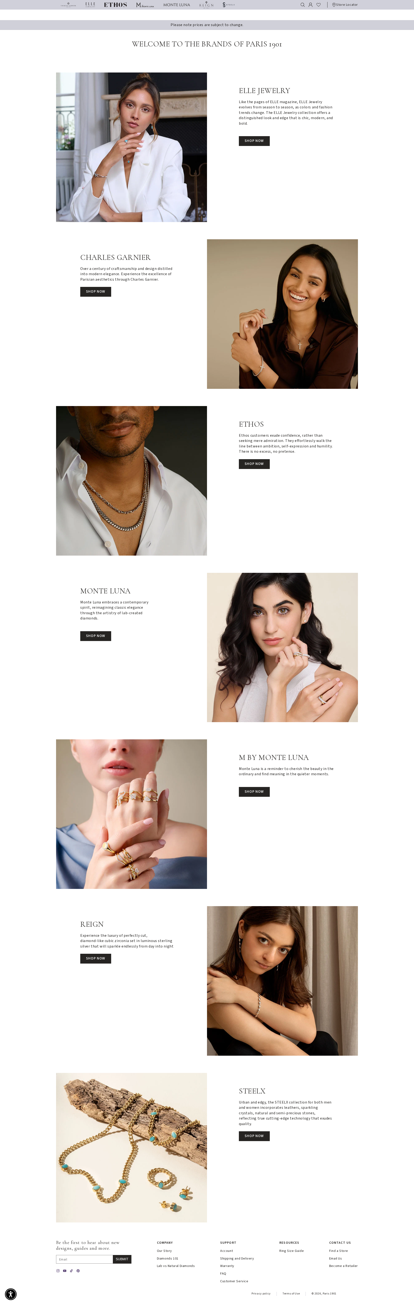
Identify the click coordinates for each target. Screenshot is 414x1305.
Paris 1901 (329, 1294)
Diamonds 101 (167, 1258)
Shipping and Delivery (237, 1258)
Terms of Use (291, 1294)
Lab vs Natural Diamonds (176, 1266)
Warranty (227, 1266)
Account (226, 1251)
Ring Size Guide (291, 1251)
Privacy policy (261, 1294)
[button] (303, 5)
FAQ (223, 1274)
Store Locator (347, 4)
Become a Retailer (343, 1266)
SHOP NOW (254, 141)
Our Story (164, 1251)
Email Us (335, 1258)
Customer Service (234, 1281)
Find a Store (338, 1251)
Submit (122, 1259)
